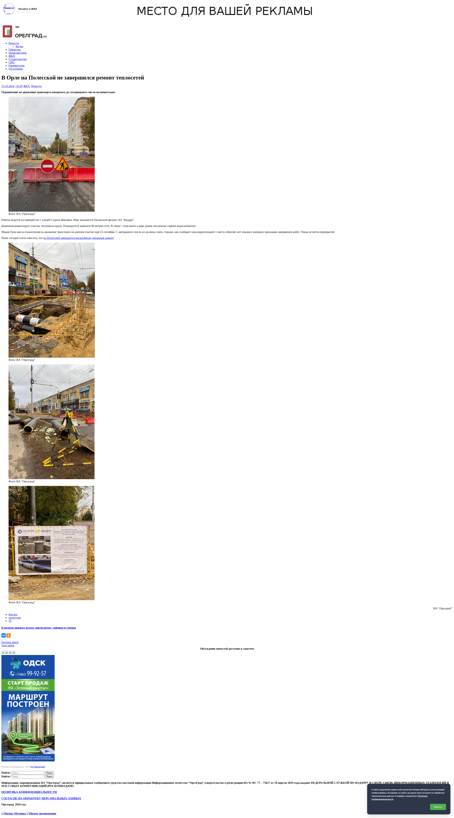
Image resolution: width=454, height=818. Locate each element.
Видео (19, 46)
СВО (12, 62)
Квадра (13, 614)
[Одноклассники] (8, 635)
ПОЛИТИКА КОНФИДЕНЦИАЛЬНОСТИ (29, 792)
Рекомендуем (16, 65)
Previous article (10, 642)
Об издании (16, 68)
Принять (438, 807)
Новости (14, 43)
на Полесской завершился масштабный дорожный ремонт (78, 237)
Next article (7, 645)
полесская (15, 617)
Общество (15, 49)
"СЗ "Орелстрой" (37, 767)
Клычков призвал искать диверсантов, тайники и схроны (38, 627)
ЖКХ (12, 55)
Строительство (18, 59)
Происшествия (17, 52)
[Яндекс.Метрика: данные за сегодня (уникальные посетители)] (13, 813)
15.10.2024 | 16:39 (12, 86)
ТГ (10, 620)
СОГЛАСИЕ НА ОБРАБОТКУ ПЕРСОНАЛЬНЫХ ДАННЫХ (41, 798)
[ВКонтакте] (3, 635)
